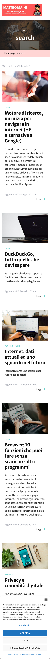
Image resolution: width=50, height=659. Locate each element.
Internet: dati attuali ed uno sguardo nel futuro (25, 357)
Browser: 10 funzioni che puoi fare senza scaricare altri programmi (23, 456)
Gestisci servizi (24, 625)
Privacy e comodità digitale (24, 582)
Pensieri (9, 346)
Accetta (25, 633)
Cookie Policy (13, 655)
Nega (25, 640)
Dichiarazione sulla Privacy (30, 655)
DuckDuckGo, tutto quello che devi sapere (22, 259)
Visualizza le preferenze (25, 648)
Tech (7, 107)
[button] (46, 599)
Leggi (39, 199)
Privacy (9, 574)
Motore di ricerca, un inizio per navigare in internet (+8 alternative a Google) (24, 127)
